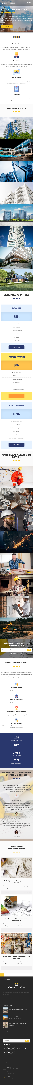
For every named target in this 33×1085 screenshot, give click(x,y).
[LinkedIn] (17, 1048)
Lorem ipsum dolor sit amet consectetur (19, 1016)
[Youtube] (9, 1052)
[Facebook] (9, 1048)
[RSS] (13, 1052)
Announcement (27, 892)
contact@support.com (12, 1078)
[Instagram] (13, 1048)
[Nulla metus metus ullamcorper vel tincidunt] (5, 1025)
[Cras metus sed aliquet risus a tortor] (5, 1010)
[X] (5, 1048)
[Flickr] (5, 1052)
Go (27, 1040)
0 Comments (6, 892)
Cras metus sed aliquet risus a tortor (18, 1009)
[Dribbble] (25, 1048)
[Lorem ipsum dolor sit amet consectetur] (5, 1017)
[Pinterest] (21, 1048)
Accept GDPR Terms (17, 653)
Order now (16, 347)
